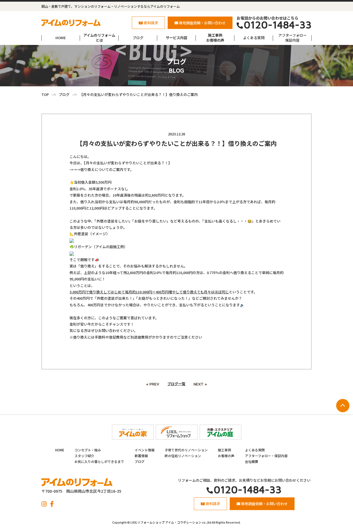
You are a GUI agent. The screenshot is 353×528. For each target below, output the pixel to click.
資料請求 (151, 22)
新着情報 (141, 455)
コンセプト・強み (87, 449)
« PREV (152, 384)
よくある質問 (253, 37)
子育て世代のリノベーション (186, 449)
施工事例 (224, 449)
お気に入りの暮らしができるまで (99, 461)
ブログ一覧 (176, 383)
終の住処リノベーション (183, 455)
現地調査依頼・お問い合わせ (202, 22)
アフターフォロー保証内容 (292, 38)
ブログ (138, 37)
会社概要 (251, 461)
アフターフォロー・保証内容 (266, 455)
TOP (45, 94)
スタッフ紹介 (84, 455)
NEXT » (200, 384)
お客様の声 (226, 455)
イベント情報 (144, 449)
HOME (60, 37)
